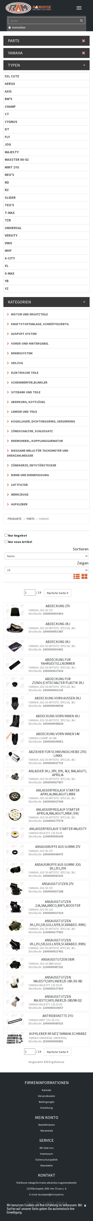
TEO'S (9, 205)
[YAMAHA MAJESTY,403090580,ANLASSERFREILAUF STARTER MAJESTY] (16, 834)
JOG (8, 144)
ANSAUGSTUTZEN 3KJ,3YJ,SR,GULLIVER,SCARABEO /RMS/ (58, 923)
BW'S (8, 99)
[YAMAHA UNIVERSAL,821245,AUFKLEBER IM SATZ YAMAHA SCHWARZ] (16, 1039)
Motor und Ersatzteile (29, 314)
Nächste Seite (57, 593)
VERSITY (11, 235)
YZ (7, 288)
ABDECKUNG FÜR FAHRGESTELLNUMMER (58, 661)
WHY (8, 250)
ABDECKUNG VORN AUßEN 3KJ (58, 698)
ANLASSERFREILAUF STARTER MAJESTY (57, 829)
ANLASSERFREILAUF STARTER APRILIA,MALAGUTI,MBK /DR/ (57, 811)
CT (7, 114)
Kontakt (46, 1090)
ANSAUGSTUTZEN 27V (58, 884)
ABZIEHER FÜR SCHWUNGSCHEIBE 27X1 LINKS (58, 754)
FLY (7, 137)
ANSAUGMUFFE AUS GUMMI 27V (57, 846)
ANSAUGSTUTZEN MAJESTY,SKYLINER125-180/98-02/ (58, 998)
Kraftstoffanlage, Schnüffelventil (39, 324)
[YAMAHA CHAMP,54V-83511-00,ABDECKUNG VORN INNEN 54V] (16, 739)
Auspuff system (23, 334)
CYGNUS (11, 122)
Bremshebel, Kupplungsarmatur (36, 441)
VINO (8, 243)
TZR (8, 220)
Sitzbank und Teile (25, 392)
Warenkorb (46, 1130)
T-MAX (10, 213)
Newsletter (46, 1165)
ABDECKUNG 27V (58, 606)
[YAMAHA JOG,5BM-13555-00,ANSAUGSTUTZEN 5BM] (16, 964)
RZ (7, 190)
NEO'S (9, 175)
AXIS (8, 91)
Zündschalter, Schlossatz (31, 431)
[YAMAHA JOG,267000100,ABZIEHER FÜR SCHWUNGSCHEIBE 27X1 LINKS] (16, 757)
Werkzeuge (19, 494)
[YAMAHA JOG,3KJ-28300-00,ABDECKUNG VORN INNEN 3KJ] (16, 721)
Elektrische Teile (24, 373)
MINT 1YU (12, 167)
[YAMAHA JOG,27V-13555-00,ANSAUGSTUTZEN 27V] (16, 889)
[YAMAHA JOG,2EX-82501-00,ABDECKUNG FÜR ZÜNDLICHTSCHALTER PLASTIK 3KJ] (16, 684)
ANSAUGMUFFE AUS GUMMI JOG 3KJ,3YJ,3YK (58, 866)
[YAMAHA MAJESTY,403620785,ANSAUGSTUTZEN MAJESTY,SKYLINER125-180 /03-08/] (16, 982)
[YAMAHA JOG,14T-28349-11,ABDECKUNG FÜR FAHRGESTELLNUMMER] (16, 665)
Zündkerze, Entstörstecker (33, 465)
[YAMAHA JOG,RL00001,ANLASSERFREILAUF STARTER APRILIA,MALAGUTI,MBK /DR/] (16, 814)
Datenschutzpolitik (46, 1159)
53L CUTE (12, 76)
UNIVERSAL (13, 228)
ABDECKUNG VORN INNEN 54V (58, 734)
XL (7, 266)
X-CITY (10, 258)
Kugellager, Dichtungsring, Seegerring (42, 421)
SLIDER (10, 197)
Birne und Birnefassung (29, 475)
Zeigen (82, 563)
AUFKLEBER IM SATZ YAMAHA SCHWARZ (57, 1033)
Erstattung (46, 1107)
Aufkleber (19, 504)
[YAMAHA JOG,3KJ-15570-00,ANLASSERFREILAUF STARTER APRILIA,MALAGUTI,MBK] (16, 795)
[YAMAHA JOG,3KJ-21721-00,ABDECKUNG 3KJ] (16, 647)
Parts (30, 519)
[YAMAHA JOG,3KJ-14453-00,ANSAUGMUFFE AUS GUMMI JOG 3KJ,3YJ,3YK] (16, 869)
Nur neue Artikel (20, 542)
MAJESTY (12, 152)
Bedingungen (46, 1101)
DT (7, 129)
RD (7, 182)
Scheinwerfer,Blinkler (28, 382)
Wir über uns (46, 1147)
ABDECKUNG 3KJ (58, 624)
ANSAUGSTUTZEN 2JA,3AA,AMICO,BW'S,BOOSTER (57, 904)
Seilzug (16, 363)
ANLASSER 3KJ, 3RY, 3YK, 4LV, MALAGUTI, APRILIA (58, 773)
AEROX (10, 84)
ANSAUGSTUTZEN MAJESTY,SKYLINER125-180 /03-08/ (57, 979)
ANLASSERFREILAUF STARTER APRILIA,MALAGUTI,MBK (57, 792)
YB (7, 281)
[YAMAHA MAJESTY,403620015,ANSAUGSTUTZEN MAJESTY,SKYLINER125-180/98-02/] (16, 1001)
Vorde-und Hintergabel (29, 343)
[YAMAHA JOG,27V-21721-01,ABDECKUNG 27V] (16, 611)
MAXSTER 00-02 (17, 159)
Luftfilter (19, 485)
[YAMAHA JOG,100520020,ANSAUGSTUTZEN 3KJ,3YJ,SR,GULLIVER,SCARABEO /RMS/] (16, 926)
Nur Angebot (17, 535)
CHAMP (10, 106)
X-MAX (9, 273)
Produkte (15, 519)
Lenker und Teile (23, 412)
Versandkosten (46, 1096)
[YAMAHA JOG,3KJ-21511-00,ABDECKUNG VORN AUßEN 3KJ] (16, 703)
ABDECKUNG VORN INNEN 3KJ (58, 716)
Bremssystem (21, 353)
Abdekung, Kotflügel (27, 402)
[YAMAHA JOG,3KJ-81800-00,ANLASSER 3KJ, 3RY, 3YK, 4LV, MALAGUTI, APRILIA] (16, 776)
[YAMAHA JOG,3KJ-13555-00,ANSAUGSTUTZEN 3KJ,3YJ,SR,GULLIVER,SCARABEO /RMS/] (16, 945)
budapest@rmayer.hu (51, 1194)
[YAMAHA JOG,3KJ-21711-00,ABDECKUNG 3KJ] (16, 629)
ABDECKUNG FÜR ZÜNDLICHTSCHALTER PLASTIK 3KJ (58, 681)
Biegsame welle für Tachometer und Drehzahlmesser (37, 453)
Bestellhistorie (46, 1124)
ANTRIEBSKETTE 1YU (57, 1016)
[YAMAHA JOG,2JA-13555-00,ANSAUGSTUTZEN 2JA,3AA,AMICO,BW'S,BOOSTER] (16, 907)
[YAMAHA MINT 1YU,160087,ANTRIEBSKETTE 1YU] (16, 1021)
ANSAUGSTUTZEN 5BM (57, 959)
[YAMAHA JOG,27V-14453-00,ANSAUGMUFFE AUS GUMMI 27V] (16, 852)
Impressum (46, 1153)
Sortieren (80, 549)
